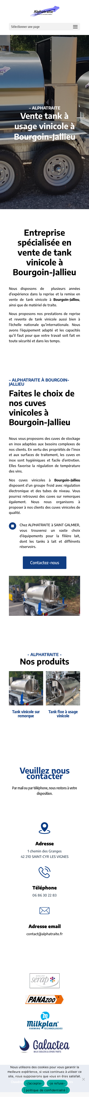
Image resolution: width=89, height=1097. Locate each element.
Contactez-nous (44, 562)
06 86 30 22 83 (44, 895)
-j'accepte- (34, 1083)
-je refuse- (57, 1083)
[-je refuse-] (83, 1079)
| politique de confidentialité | (46, 1090)
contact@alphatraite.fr (44, 934)
